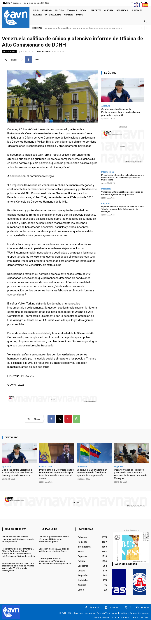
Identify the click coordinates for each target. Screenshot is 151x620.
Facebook (94, 607)
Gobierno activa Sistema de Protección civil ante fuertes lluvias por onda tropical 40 (120, 112)
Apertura (105, 106)
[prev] (141, 28)
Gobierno (9, 51)
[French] (141, 4)
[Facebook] (132, 3)
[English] (136, 4)
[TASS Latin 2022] (119, 582)
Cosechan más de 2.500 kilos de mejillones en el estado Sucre (54, 550)
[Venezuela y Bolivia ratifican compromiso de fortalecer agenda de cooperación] (94, 453)
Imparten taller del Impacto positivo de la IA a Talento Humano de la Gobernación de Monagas (122, 209)
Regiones (105, 203)
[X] (59, 419)
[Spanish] (145, 4)
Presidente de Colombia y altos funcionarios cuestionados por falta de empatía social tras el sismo (122, 177)
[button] (145, 21)
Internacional (107, 172)
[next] (147, 28)
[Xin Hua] (140, 582)
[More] (37, 59)
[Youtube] (137, 607)
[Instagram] (106, 607)
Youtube (145, 607)
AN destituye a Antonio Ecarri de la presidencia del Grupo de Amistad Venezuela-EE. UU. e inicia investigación (18, 567)
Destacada (106, 189)
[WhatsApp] (76, 419)
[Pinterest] (68, 419)
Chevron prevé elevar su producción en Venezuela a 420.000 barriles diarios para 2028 (55, 560)
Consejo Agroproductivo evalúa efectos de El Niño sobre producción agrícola (54, 539)
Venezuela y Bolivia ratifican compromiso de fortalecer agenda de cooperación (84, 28)
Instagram (114, 607)
